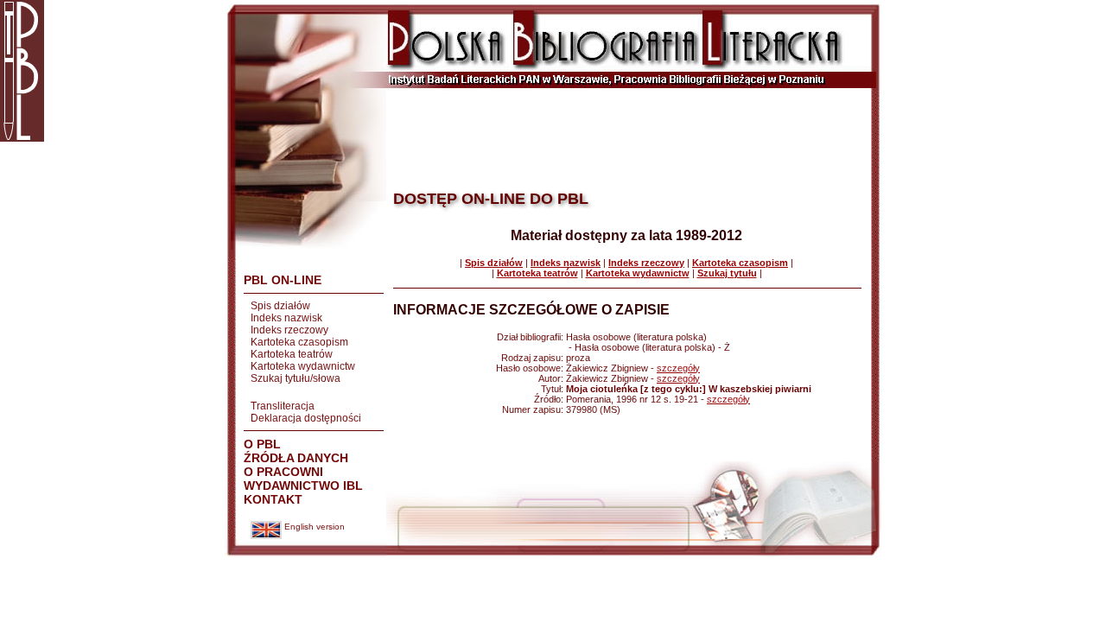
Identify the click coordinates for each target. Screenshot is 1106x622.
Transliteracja (283, 406)
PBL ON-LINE (282, 280)
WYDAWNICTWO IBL (303, 485)
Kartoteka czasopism (299, 342)
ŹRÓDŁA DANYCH (296, 458)
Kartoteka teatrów (292, 354)
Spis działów (280, 306)
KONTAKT (273, 499)
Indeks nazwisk (286, 318)
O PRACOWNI (283, 472)
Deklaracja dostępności (306, 418)
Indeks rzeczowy (289, 330)
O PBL (262, 444)
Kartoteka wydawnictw (303, 366)
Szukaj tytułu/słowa (295, 378)
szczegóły (678, 368)
